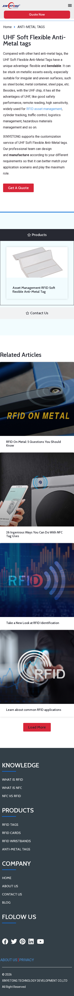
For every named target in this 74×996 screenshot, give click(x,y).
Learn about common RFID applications (33, 710)
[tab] (37, 235)
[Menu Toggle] (70, 5)
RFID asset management (44, 109)
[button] (37, 727)
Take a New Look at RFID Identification (32, 623)
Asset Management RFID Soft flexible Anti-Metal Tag (34, 290)
